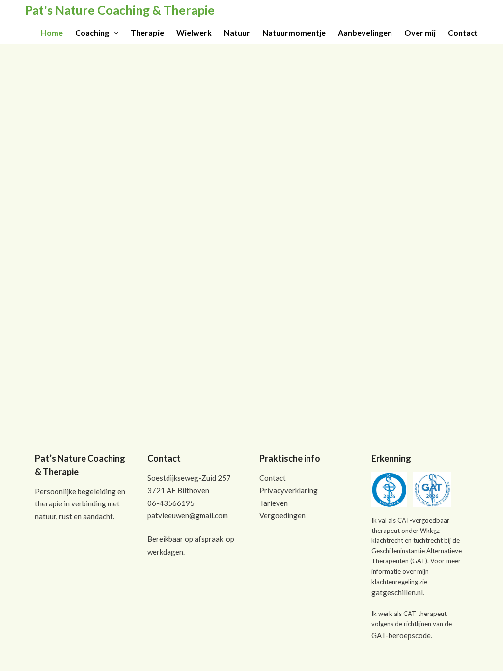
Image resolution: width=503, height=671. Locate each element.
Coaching (92, 32)
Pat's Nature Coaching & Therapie (120, 9)
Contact (463, 32)
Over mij (420, 32)
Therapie (147, 32)
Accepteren (340, 660)
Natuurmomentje (294, 32)
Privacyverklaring (288, 490)
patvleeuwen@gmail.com (187, 515)
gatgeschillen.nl (397, 592)
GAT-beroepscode (401, 635)
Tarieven (273, 503)
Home (52, 32)
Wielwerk (194, 32)
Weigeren (395, 660)
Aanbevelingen (365, 32)
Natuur (237, 32)
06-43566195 (171, 503)
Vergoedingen (282, 515)
